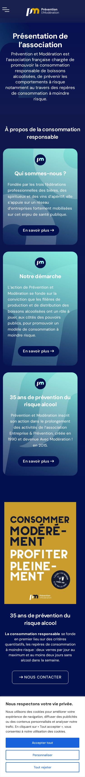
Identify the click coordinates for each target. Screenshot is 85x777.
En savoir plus (36, 230)
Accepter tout (42, 743)
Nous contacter (42, 677)
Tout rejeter (42, 767)
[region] (42, 736)
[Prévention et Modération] (42, 12)
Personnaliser (42, 755)
